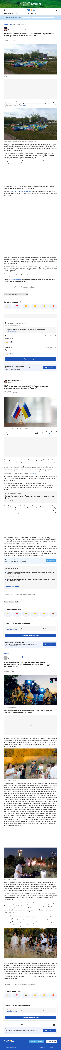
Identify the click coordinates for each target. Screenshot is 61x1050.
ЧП (28, 13)
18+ (27, 294)
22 (7, 615)
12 (26, 615)
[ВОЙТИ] (56, 10)
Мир (5, 376)
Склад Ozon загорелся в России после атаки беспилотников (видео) (29, 497)
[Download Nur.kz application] (30, 4)
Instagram (50, 367)
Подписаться (51, 560)
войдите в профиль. (12, 330)
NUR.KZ (23, 106)
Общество (6, 653)
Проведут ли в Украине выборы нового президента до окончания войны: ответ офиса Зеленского (30, 573)
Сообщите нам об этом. (28, 287)
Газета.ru (52, 434)
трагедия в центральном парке (21, 191)
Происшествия (8, 13)
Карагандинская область (10, 294)
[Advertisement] (30, 89)
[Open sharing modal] (38, 1024)
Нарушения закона (21, 13)
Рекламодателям (51, 1041)
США (16, 601)
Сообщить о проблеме (37, 1041)
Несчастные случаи (40, 13)
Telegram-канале (15, 279)
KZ (52, 10)
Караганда (21, 294)
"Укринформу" (32, 473)
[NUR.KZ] (30, 10)
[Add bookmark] (54, 1025)
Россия (6, 601)
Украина (11, 601)
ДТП (32, 13)
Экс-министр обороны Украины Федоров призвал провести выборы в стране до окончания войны (31, 579)
